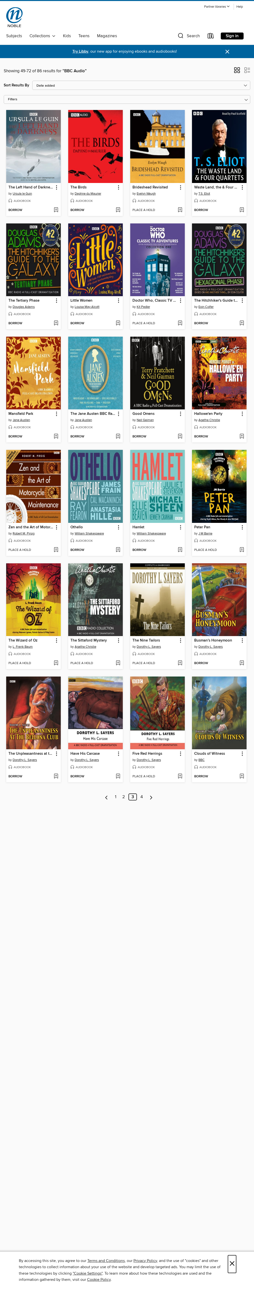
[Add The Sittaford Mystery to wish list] (118, 663)
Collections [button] (41, 36)
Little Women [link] (81, 300)
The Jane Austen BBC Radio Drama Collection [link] (93, 414)
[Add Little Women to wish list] (118, 323)
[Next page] (151, 797)
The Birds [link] (78, 187)
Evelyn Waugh (146, 194)
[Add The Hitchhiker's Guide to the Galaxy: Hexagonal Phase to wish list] (242, 323)
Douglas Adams (24, 307)
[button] (217, 7)
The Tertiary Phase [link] (23, 300)
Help (239, 7)
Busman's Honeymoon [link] (213, 640)
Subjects (14, 36)
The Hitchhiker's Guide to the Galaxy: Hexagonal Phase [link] (217, 300)
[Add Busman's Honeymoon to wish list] (242, 663)
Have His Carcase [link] (85, 754)
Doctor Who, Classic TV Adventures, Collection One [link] (155, 300)
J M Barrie (205, 534)
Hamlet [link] (138, 527)
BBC (201, 760)
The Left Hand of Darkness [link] (31, 187)
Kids (67, 36)
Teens (84, 36)
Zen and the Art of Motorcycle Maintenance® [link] (31, 527)
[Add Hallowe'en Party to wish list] (242, 436)
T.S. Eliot (204, 194)
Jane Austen (21, 420)
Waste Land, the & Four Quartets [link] (217, 187)
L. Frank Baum (23, 647)
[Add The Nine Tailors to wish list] (180, 663)
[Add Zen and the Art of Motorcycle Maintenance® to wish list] (56, 550)
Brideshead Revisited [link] (150, 187)
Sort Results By (16, 85)
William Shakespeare (89, 534)
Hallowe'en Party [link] (208, 414)
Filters (12, 99)
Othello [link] (76, 527)
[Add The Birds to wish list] (118, 210)
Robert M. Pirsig (23, 534)
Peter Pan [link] (202, 527)
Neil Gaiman (145, 420)
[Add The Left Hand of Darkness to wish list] (56, 210)
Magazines (107, 36)
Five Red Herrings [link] (147, 754)
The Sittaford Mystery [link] (88, 640)
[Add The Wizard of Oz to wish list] (56, 663)
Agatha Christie (209, 420)
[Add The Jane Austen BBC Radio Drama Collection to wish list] (118, 436)
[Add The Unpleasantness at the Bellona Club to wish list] (56, 776)
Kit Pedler (143, 307)
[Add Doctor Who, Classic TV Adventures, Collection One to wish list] (180, 323)
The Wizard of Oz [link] (22, 640)
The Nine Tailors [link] (146, 640)
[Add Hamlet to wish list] (180, 550)
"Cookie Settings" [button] (87, 1273)
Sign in (232, 36)
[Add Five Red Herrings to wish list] (180, 776)
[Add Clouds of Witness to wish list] (242, 776)
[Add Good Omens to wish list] (180, 436)
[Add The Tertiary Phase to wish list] (56, 323)
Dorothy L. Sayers (149, 647)
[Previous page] (106, 797)
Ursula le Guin (22, 194)
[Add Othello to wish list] (118, 550)
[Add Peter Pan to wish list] (242, 550)
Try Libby (80, 51)
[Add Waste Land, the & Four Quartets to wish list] (242, 210)
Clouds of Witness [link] (209, 754)
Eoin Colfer (206, 307)
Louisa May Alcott (87, 307)
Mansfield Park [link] (20, 414)
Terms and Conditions (106, 1260)
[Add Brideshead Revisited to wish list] (180, 210)
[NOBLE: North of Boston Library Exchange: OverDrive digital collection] (14, 17)
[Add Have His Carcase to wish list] (118, 776)
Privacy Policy (145, 1260)
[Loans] (210, 37)
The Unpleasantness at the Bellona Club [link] (31, 754)
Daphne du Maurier (88, 194)
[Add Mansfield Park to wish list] (56, 436)
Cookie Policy (99, 1279)
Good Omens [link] (143, 414)
